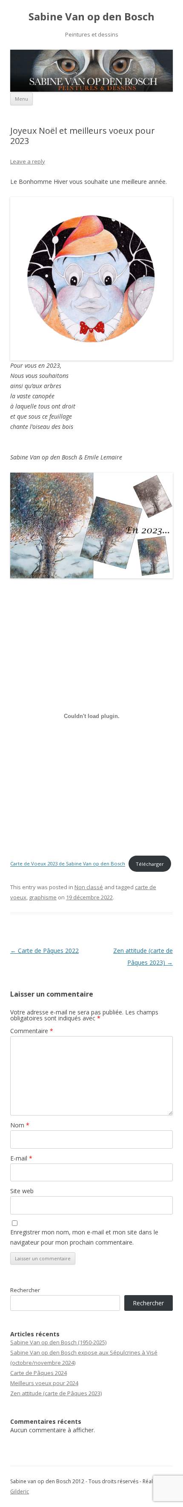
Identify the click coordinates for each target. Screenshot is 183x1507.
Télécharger (150, 864)
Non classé (88, 887)
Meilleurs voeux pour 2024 (44, 1383)
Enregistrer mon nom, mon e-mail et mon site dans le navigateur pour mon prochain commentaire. (84, 1237)
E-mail (21, 1158)
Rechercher (25, 1290)
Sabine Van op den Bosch (91, 16)
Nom (19, 1125)
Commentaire (31, 1031)
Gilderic (19, 1491)
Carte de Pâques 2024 (38, 1373)
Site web (22, 1191)
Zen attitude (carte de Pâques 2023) (56, 1393)
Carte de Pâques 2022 (44, 950)
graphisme (43, 897)
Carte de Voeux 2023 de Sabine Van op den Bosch (67, 864)
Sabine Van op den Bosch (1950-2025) (58, 1342)
